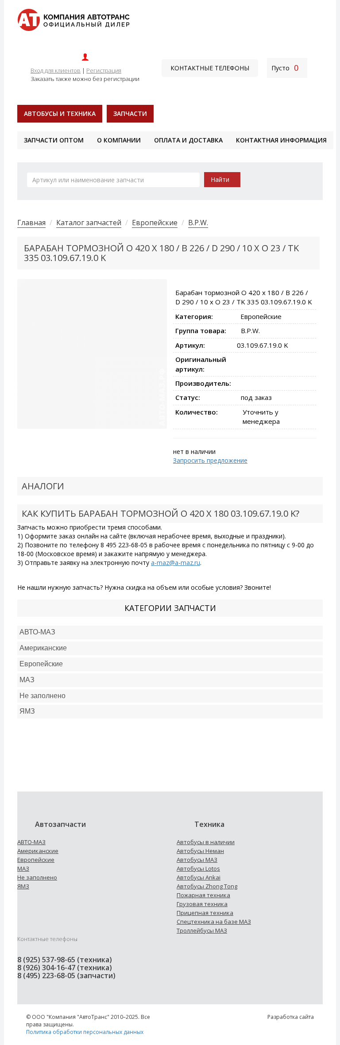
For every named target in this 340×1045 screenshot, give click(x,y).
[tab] (170, 632)
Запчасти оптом (54, 140)
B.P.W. (198, 222)
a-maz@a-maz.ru (175, 562)
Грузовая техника (202, 904)
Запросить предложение (210, 460)
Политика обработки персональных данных (84, 1032)
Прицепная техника (205, 913)
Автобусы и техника (60, 113)
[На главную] (73, 19)
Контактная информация (281, 140)
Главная (31, 222)
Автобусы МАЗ (197, 860)
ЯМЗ (23, 886)
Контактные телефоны (209, 68)
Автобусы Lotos (198, 868)
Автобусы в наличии (206, 842)
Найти (220, 179)
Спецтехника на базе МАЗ (214, 922)
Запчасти (130, 113)
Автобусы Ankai (198, 877)
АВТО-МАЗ (37, 632)
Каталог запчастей (88, 222)
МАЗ (23, 868)
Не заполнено (42, 695)
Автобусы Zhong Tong (207, 886)
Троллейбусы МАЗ (202, 930)
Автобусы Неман (200, 851)
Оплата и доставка (188, 140)
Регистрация (103, 70)
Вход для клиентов (56, 70)
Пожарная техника (203, 895)
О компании (119, 140)
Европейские (155, 222)
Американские (43, 648)
